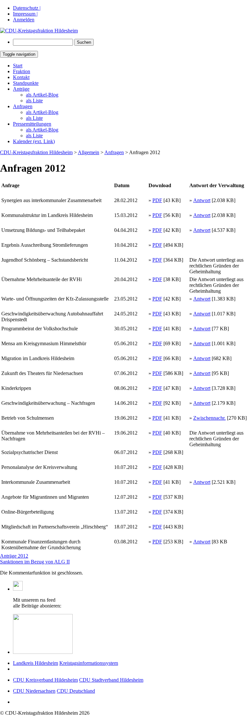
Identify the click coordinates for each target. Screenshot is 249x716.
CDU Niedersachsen (34, 691)
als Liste (34, 100)
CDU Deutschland (76, 691)
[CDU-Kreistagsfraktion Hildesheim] (39, 30)
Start (17, 65)
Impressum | (25, 14)
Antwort (201, 200)
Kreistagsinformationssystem (88, 663)
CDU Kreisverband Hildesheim (45, 680)
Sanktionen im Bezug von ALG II (35, 561)
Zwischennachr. (209, 418)
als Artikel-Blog (42, 94)
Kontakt (21, 77)
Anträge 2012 (14, 556)
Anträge (21, 89)
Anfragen (22, 106)
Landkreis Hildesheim (35, 663)
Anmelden (23, 19)
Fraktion (21, 71)
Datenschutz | (27, 8)
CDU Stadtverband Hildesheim (111, 680)
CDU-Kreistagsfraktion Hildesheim (36, 152)
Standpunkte (26, 83)
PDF (157, 200)
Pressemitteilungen (32, 124)
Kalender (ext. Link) (34, 141)
